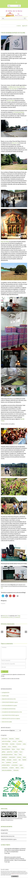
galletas (3, 751)
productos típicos (6, 765)
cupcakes (4, 746)
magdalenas (4, 757)
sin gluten (11, 767)
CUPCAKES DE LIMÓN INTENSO (8, 708)
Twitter (14, 2)
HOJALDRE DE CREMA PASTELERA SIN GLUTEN (12, 712)
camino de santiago (6, 741)
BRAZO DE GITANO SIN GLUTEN (9, 699)
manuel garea (12, 757)
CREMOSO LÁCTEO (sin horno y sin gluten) (11, 718)
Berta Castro (5, 615)
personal (15, 762)
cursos (9, 746)
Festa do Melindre (6, 749)
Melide (3, 759)
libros (16, 754)
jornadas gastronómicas (7, 754)
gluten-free (9, 751)
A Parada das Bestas (18, 112)
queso (21, 765)
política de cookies (15, 874)
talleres (17, 767)
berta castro (4, 738)
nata (20, 759)
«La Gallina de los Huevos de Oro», (16, 87)
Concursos (18, 744)
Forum (18, 749)
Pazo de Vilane (13, 88)
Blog (19, 615)
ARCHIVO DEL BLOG (5, 730)
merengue (9, 759)
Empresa (15, 746)
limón (20, 754)
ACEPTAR (15, 876)
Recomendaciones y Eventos (7, 617)
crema (24, 744)
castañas (20, 741)
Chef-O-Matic (5, 744)
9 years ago (7, 853)
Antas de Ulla (15, 143)
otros (3, 762)
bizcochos (11, 738)
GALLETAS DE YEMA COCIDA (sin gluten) (10, 715)
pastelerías (8, 762)
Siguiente (24, 25)
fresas (23, 749)
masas (24, 757)
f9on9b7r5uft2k (5, 695)
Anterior (19, 25)
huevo (21, 751)
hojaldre (16, 751)
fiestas (13, 749)
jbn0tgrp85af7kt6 (5, 692)
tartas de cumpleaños (7, 770)
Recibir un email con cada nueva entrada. (11, 678)
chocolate (12, 744)
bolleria (17, 738)
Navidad (24, 759)
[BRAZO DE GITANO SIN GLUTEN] (13, 631)
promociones (15, 765)
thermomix (15, 770)
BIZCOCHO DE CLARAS (7, 721)
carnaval (14, 741)
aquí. (2, 587)
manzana (19, 757)
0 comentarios (17, 617)
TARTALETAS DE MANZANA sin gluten (10, 702)
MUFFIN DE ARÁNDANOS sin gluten (9, 705)
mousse (15, 759)
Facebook (11, 2)
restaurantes (5, 767)
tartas (22, 767)
